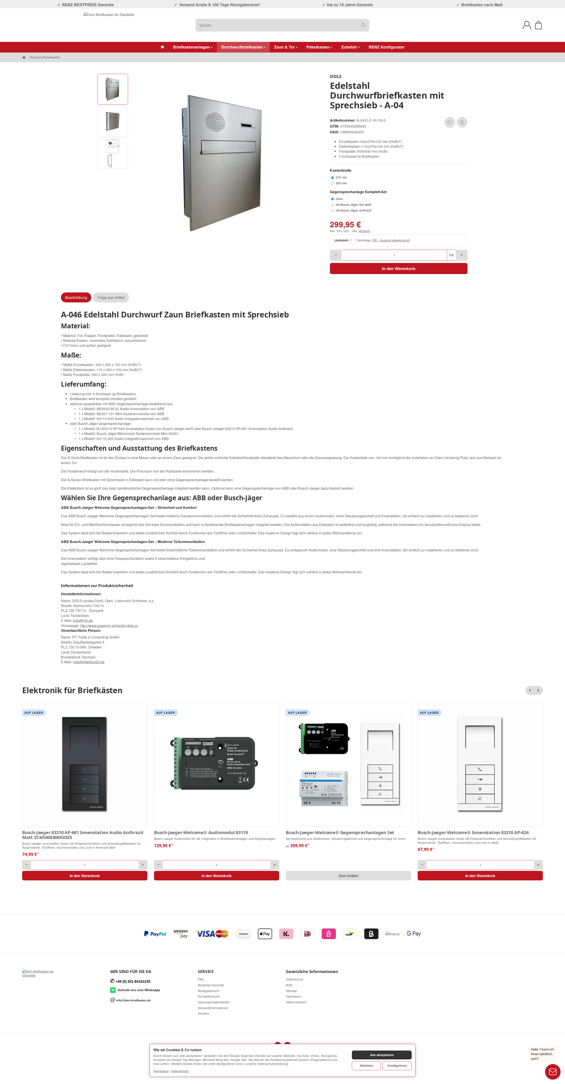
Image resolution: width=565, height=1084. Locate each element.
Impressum (161, 1071)
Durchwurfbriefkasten (242, 47)
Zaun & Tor (284, 47)
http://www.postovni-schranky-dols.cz (109, 625)
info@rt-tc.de (83, 620)
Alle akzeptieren (382, 1055)
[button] (112, 89)
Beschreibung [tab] (76, 297)
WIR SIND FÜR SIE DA (130, 971)
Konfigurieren (397, 1065)
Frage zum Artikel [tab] (111, 297)
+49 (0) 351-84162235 (132, 981)
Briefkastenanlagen (191, 47)
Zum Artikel (348, 875)
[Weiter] (538, 690)
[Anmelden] (526, 25)
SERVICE (206, 971)
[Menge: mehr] (462, 255)
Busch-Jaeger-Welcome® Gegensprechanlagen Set (340, 832)
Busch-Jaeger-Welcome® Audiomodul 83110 (201, 832)
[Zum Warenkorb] (538, 25)
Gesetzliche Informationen (312, 971)
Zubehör (349, 47)
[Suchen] (363, 25)
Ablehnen (366, 1065)
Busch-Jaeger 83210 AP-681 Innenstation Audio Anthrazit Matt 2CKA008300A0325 (83, 835)
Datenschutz (180, 1071)
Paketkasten (318, 47)
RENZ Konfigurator (387, 47)
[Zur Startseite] (109, 25)
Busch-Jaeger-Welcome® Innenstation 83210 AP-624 (473, 832)
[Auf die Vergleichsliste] (462, 122)
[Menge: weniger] (336, 255)
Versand (364, 231)
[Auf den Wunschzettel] (449, 122)
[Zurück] (529, 690)
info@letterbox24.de (89, 661)
